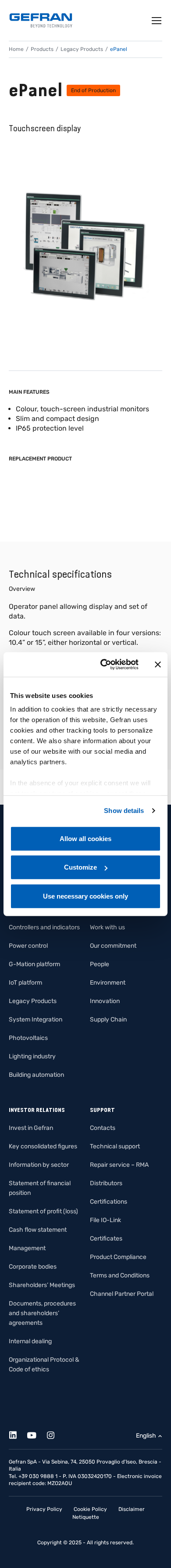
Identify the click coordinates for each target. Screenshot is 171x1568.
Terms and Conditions (120, 1275)
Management (27, 1248)
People (99, 964)
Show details (124, 810)
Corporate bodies (33, 1266)
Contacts (102, 1128)
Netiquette (85, 1517)
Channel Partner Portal (121, 1294)
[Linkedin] (18, 1434)
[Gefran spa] (41, 20)
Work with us (107, 927)
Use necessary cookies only (85, 895)
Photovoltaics (28, 1038)
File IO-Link (105, 1220)
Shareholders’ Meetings (42, 1285)
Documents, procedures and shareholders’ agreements (42, 1313)
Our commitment (113, 945)
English (146, 1435)
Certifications (108, 1201)
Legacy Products (82, 49)
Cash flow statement (38, 1230)
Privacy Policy (44, 1509)
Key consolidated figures (43, 1146)
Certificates (106, 1238)
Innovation (105, 1001)
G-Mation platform (34, 964)
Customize (80, 867)
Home (16, 49)
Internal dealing (30, 1341)
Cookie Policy (90, 1509)
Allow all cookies (85, 838)
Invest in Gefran (31, 1128)
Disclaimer (131, 1509)
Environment (107, 982)
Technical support (115, 1146)
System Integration (35, 1019)
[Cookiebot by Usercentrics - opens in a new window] (104, 664)
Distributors (106, 1183)
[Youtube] (36, 1434)
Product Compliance (118, 1257)
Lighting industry (32, 1056)
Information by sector (39, 1165)
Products (42, 49)
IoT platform (25, 982)
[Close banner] (158, 665)
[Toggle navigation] (157, 20)
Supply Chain (108, 1019)
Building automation (36, 1075)
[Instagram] (55, 1434)
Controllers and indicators (44, 927)
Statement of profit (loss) (43, 1211)
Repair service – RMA (119, 1165)
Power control (28, 945)
